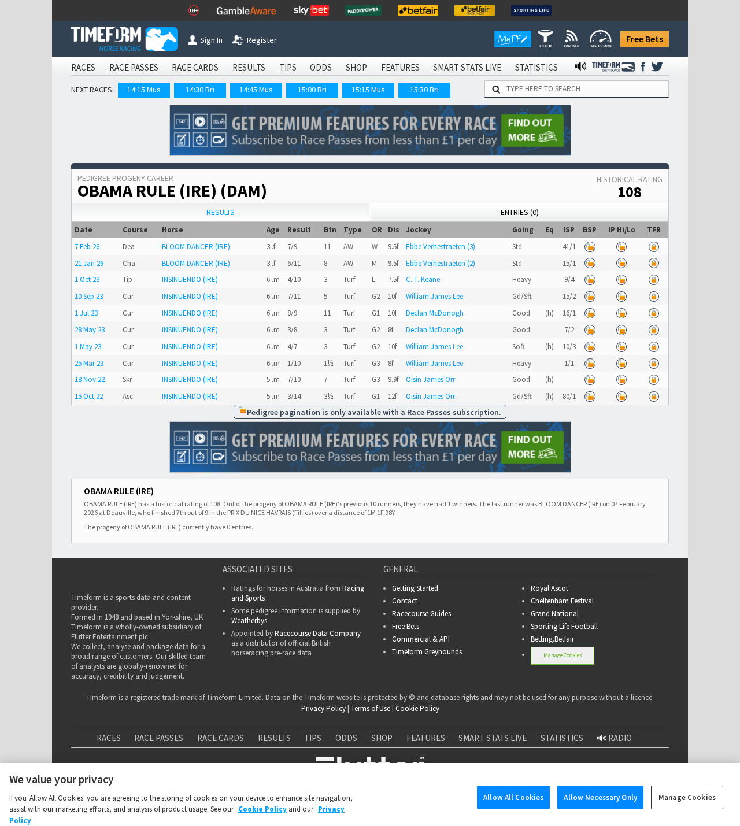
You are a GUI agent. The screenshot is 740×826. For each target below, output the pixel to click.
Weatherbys (249, 620)
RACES (83, 67)
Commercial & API (421, 639)
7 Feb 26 (87, 246)
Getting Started (415, 588)
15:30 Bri (424, 89)
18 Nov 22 (90, 379)
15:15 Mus (368, 89)
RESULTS (248, 67)
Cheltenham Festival (562, 601)
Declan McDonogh (435, 313)
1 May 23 (88, 346)
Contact (404, 601)
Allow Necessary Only (600, 781)
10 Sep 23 (89, 296)
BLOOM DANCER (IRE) (196, 246)
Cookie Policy (417, 708)
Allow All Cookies (513, 781)
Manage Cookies (562, 655)
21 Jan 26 (89, 263)
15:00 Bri (312, 89)
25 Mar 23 (89, 363)
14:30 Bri (200, 89)
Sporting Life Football (564, 626)
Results (220, 212)
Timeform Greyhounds (427, 652)
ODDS (321, 67)
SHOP (356, 67)
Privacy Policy (323, 708)
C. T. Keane (423, 279)
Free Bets (644, 39)
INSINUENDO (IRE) (190, 279)
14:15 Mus (144, 89)
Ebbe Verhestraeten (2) (440, 263)
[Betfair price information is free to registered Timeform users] (590, 246)
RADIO (619, 737)
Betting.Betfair (552, 639)
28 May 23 (90, 330)
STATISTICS (536, 67)
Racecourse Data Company (318, 633)
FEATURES (400, 67)
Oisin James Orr (430, 379)
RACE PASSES (133, 67)
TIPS (288, 67)
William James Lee (434, 296)
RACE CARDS (195, 67)
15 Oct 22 (89, 396)
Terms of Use (370, 708)
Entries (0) (520, 212)
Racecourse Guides (421, 613)
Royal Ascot (549, 588)
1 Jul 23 (86, 313)
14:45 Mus (256, 89)
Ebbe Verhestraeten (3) (440, 246)
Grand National (555, 613)
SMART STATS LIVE (467, 67)
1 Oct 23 (87, 279)
